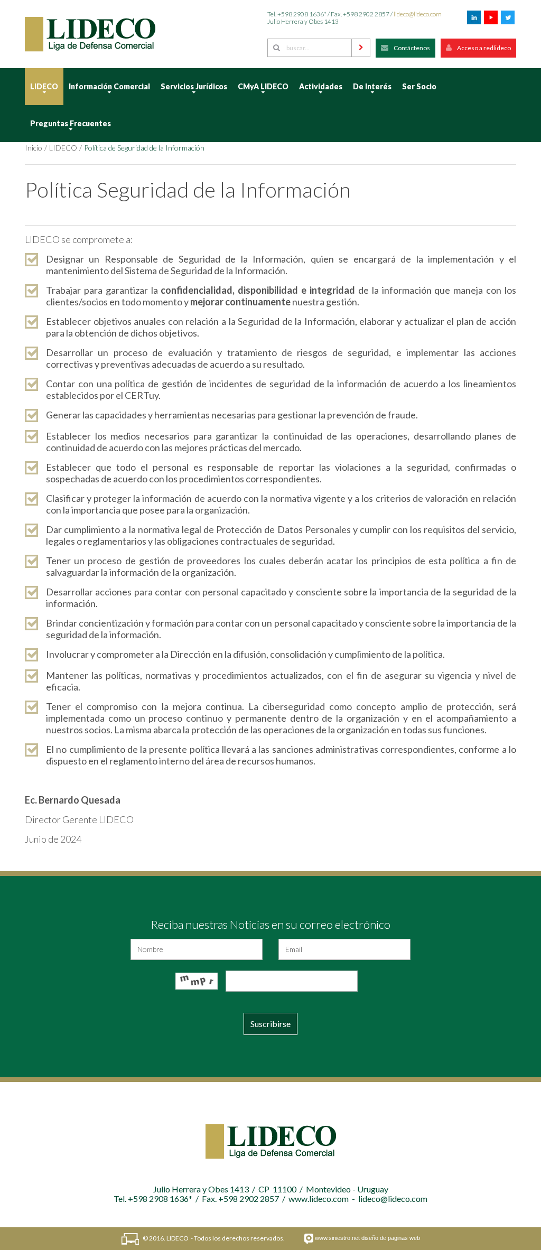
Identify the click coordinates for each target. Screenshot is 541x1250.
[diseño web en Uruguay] (308, 1239)
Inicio (33, 147)
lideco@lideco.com (418, 14)
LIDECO (63, 147)
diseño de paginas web (390, 1238)
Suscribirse (270, 1024)
